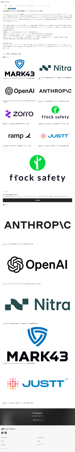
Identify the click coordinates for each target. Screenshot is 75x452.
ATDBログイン (40, 444)
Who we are (4, 437)
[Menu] (73, 2)
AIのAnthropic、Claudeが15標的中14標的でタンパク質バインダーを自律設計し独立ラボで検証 (53, 101)
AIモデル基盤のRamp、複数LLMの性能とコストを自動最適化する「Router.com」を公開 (17, 145)
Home (5, 5)
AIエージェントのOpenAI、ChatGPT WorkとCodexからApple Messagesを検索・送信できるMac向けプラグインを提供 (19, 101)
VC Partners (41, 437)
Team (2, 441)
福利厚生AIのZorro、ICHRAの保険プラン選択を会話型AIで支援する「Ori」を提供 (16, 123)
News (11, 5)
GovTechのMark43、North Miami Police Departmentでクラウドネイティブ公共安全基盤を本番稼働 (19, 78)
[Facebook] (2, 433)
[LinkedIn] (5, 433)
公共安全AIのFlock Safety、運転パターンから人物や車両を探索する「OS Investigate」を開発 (53, 123)
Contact (3, 444)
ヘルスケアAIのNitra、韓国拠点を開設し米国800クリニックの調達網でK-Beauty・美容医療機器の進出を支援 (55, 78)
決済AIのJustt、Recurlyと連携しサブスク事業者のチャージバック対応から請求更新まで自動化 (53, 145)
